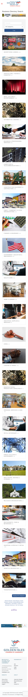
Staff (15, 682)
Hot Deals (11, 602)
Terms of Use (4, 679)
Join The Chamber (19, 605)
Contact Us (19, 603)
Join (15, 664)
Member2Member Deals (18, 602)
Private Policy (5, 681)
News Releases (16, 600)
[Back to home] (14, 4)
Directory (16, 665)
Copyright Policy (5, 682)
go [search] (14, 30)
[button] (2, 4)
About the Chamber (18, 679)
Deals (15, 668)
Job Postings (14, 603)
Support (3, 684)
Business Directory (8, 600)
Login (15, 667)
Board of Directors (18, 681)
